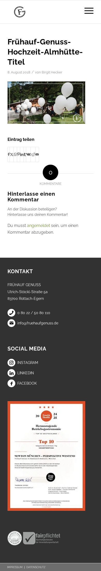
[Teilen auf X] (11, 154)
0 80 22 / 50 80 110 (33, 313)
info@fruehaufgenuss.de (37, 323)
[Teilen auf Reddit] (33, 154)
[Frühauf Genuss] (42, 12)
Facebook (27, 383)
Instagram (27, 363)
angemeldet (38, 225)
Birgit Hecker (52, 72)
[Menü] (86, 10)
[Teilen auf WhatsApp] (15, 154)
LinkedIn (25, 373)
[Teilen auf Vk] (28, 154)
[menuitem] (86, 10)
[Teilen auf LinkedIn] (22, 154)
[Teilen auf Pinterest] (18, 154)
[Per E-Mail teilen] (37, 154)
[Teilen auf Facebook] (9, 154)
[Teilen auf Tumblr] (25, 154)
